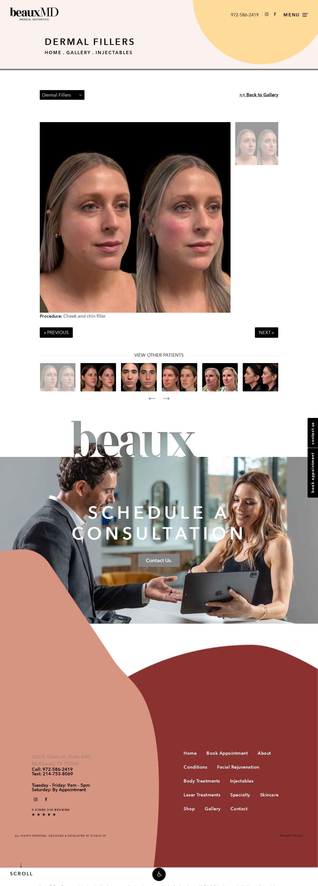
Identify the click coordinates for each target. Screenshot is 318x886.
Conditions (195, 767)
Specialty (240, 794)
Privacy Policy (291, 835)
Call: (52, 769)
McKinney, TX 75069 (55, 764)
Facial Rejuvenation (238, 767)
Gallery (78, 52)
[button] (159, 874)
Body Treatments (202, 781)
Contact (239, 808)
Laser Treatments (202, 794)
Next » (266, 332)
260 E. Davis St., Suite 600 (61, 757)
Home (53, 52)
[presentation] (152, 398)
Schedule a (159, 523)
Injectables (114, 52)
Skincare (269, 794)
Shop (189, 808)
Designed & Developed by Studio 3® (77, 835)
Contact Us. (159, 560)
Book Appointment (227, 753)
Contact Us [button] (312, 433)
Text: (52, 774)
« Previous (56, 332)
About (264, 753)
